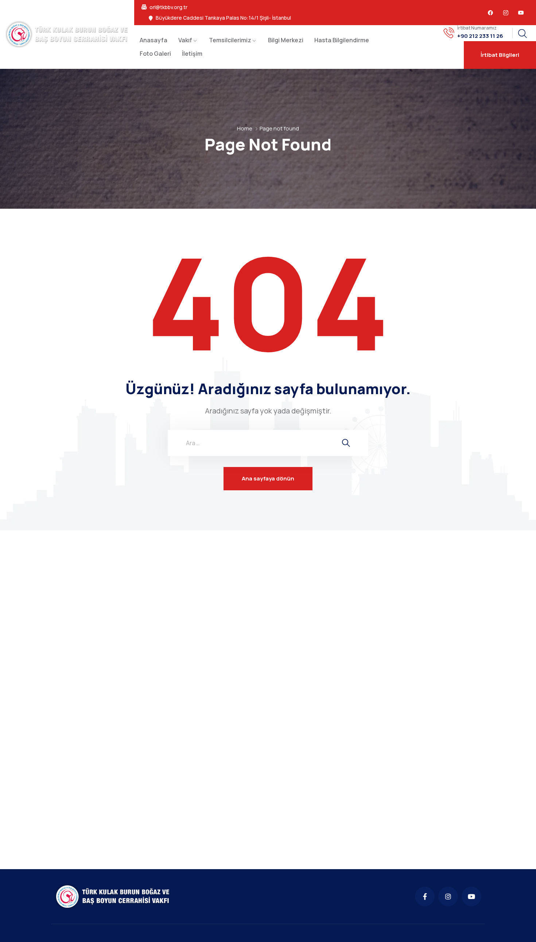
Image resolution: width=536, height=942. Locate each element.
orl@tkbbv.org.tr (168, 7)
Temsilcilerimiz (230, 40)
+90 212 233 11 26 (480, 36)
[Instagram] (448, 896)
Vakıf (185, 40)
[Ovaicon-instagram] (505, 12)
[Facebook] (490, 12)
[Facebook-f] (425, 896)
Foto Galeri (155, 54)
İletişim (192, 54)
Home (244, 128)
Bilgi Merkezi (285, 40)
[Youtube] (521, 12)
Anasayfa (153, 40)
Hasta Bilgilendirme (341, 40)
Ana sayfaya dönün (268, 478)
